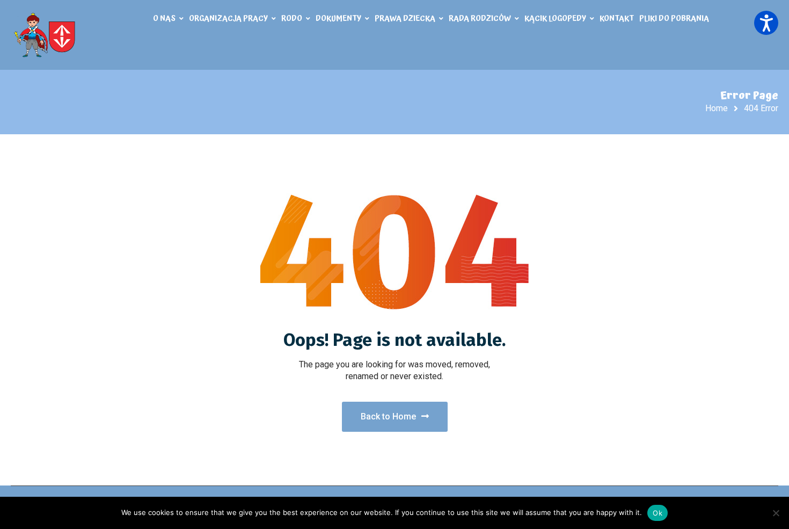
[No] (775, 513)
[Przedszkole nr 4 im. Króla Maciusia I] (46, 35)
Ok (657, 513)
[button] (766, 23)
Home (716, 108)
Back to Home (388, 416)
